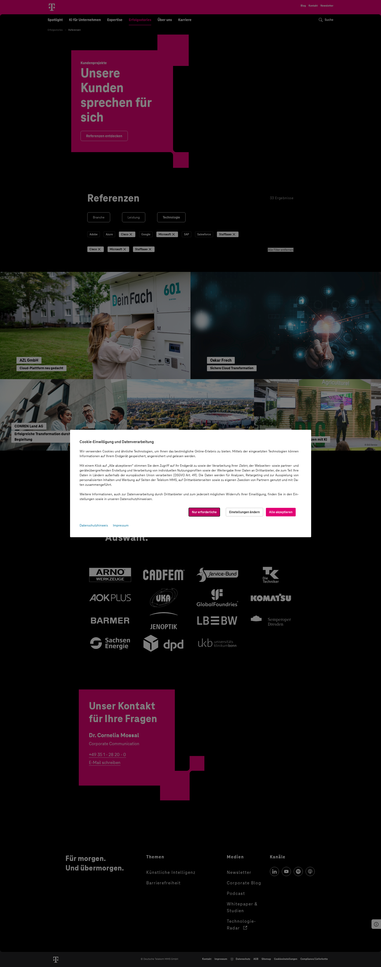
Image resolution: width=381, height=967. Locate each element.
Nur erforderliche (204, 512)
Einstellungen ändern (244, 512)
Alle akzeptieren (280, 512)
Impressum (121, 525)
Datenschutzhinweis (94, 525)
